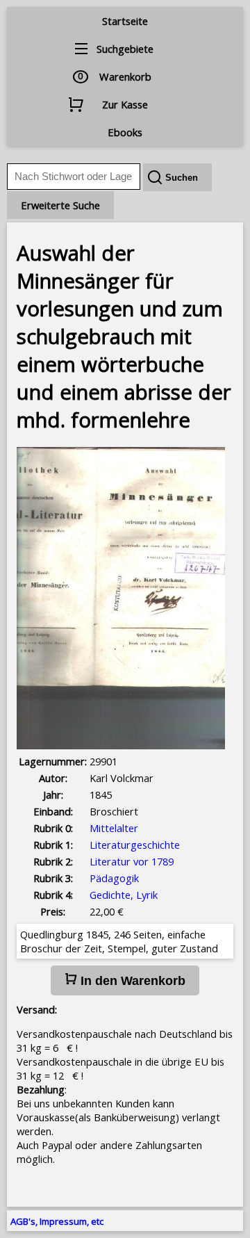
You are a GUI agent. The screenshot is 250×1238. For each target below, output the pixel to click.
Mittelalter (114, 828)
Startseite (125, 21)
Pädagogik (114, 878)
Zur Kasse (125, 104)
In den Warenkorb (131, 981)
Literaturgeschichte (135, 845)
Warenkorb (125, 76)
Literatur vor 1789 (132, 861)
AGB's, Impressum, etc (56, 1221)
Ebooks (125, 132)
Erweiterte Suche (60, 205)
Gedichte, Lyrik (124, 895)
